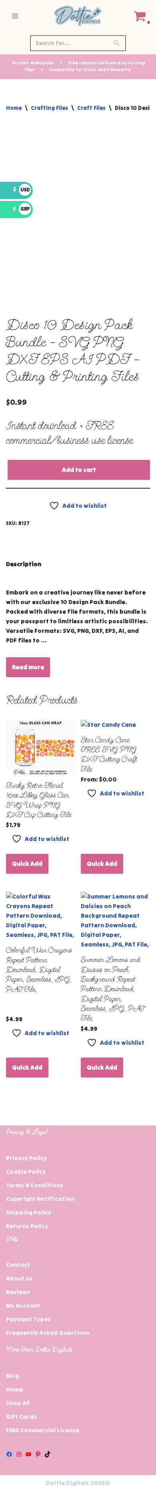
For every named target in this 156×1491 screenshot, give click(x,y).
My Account (23, 1305)
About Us (19, 1278)
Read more (28, 667)
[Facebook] (9, 1454)
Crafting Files (49, 107)
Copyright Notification (40, 1199)
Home (14, 107)
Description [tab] (23, 564)
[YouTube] (28, 1454)
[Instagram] (19, 1454)
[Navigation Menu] (15, 16)
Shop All (18, 1403)
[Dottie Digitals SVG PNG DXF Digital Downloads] (78, 16)
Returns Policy (27, 1226)
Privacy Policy (26, 1158)
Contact (18, 1264)
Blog (12, 1376)
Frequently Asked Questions (48, 1332)
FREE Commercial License (42, 1430)
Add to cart (79, 469)
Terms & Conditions (34, 1185)
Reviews (18, 1292)
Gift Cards (21, 1416)
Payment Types (28, 1319)
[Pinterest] (38, 1454)
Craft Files (91, 107)
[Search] (117, 43)
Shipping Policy (28, 1212)
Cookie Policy (26, 1171)
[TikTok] (47, 1454)
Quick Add (27, 863)
